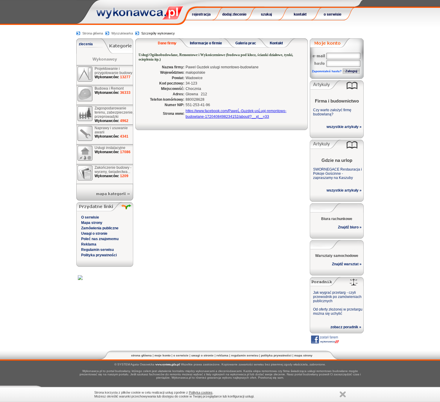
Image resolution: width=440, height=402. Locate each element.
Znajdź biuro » (350, 227)
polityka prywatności (276, 355)
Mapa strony (91, 223)
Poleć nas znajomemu (100, 239)
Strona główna (92, 33)
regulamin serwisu (244, 355)
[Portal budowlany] (140, 18)
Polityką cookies (201, 392)
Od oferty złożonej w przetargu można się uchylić (337, 311)
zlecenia (86, 44)
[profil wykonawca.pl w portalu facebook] (325, 342)
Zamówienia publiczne (100, 228)
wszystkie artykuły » (344, 127)
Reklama (88, 244)
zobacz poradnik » (345, 327)
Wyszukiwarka (122, 33)
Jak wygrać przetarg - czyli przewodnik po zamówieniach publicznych (337, 296)
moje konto (162, 355)
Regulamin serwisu (97, 250)
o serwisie (181, 355)
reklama (222, 355)
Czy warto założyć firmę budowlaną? (332, 112)
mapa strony (303, 355)
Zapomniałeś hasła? (327, 71)
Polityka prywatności (99, 255)
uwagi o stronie (202, 355)
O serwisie (90, 217)
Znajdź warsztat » (347, 264)
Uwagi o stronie (94, 233)
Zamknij (343, 394)
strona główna (141, 355)
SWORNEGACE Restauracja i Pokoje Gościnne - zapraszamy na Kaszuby (337, 173)
